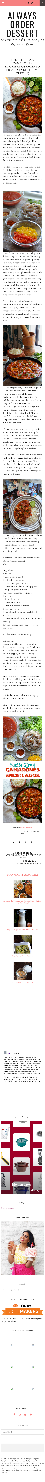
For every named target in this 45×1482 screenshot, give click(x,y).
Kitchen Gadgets (7, 1208)
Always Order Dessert (22, 24)
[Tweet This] (14, 842)
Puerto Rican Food (30, 832)
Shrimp (22, 834)
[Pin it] (31, 842)
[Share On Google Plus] (25, 842)
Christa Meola (35, 1461)
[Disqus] (22, 1019)
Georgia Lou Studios (8, 1461)
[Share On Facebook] (19, 842)
